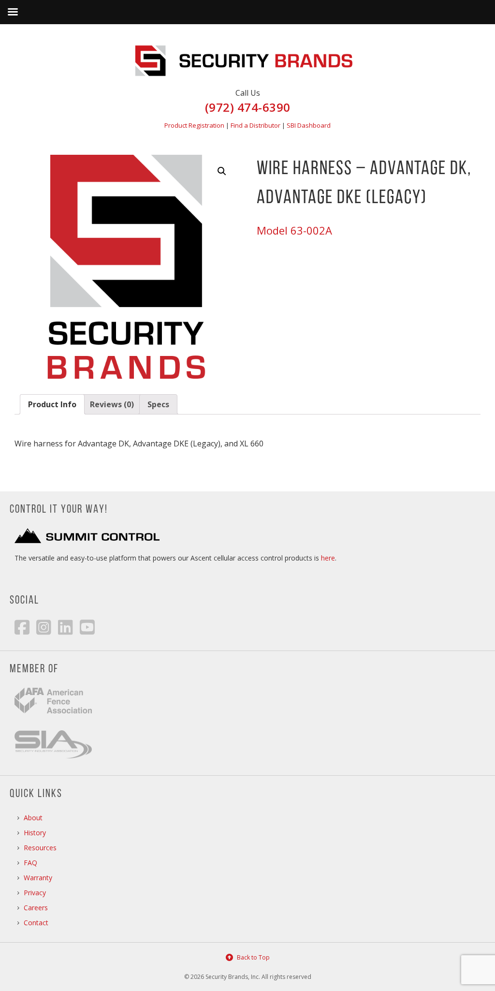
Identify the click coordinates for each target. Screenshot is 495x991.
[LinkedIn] (65, 627)
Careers (36, 907)
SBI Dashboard (309, 125)
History (35, 832)
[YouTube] (87, 627)
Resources (40, 847)
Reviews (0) (112, 404)
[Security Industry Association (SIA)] (53, 755)
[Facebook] (22, 627)
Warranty (38, 877)
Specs (158, 404)
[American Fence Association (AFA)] (53, 720)
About (33, 817)
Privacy (35, 892)
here (328, 557)
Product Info (52, 404)
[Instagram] (43, 627)
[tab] (52, 404)
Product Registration (194, 125)
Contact (36, 922)
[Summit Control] (87, 540)
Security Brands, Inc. (247, 53)
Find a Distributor (255, 125)
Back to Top (253, 957)
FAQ (30, 862)
